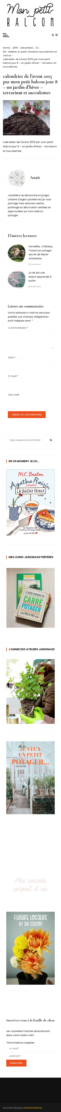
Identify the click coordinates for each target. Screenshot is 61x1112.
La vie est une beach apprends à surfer (39, 276)
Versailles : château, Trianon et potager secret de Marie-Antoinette (40, 252)
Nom (12, 357)
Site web (13, 394)
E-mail (13, 376)
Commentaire (18, 328)
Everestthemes (33, 1107)
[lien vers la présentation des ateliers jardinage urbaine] (30, 691)
